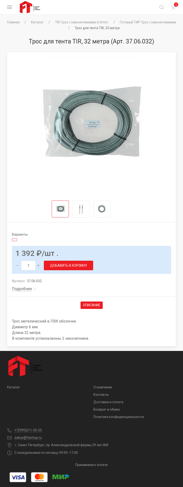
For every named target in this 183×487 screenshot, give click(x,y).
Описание (91, 305)
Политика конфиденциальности (118, 417)
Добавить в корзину (68, 265)
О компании (102, 387)
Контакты (101, 395)
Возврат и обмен (106, 409)
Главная (13, 22)
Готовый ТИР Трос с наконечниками (148, 22)
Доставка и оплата (108, 402)
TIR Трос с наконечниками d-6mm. (82, 22)
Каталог (37, 22)
